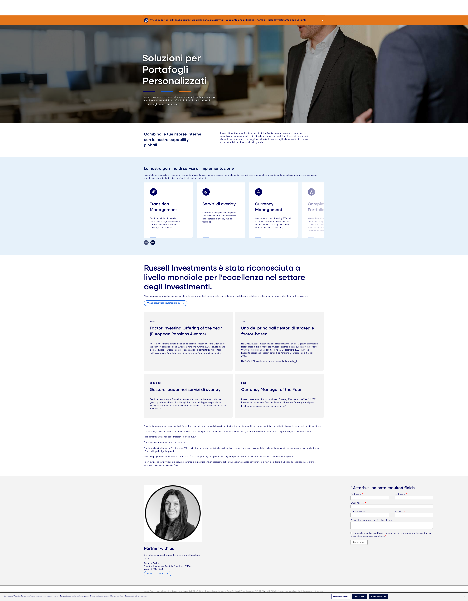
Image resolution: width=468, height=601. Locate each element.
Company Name (359, 512)
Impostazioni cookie (340, 596)
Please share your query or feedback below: (372, 520)
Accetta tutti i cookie (378, 596)
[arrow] (152, 242)
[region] (234, 596)
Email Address (358, 503)
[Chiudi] (464, 596)
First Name (357, 494)
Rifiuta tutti (359, 596)
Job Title (400, 512)
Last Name (401, 494)
